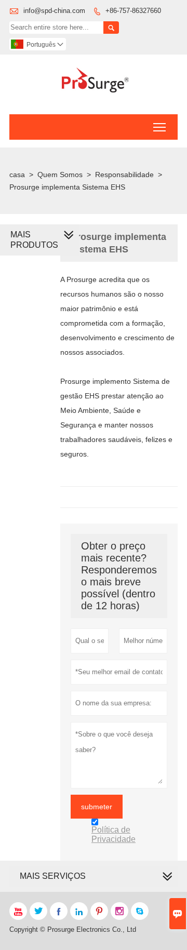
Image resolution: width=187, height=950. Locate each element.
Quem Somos (60, 174)
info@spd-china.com (54, 11)
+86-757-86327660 (133, 11)
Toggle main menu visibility (159, 127)
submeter (96, 806)
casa (17, 174)
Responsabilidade (124, 174)
